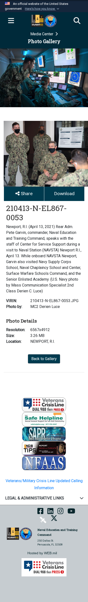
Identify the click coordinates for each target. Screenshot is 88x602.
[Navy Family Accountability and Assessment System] (44, 463)
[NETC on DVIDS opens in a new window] (43, 519)
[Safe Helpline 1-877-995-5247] (44, 419)
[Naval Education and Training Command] (19, 533)
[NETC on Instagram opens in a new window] (60, 512)
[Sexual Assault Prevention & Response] (44, 433)
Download (64, 193)
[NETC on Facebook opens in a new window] (40, 512)
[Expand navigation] (11, 21)
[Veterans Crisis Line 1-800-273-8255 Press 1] (44, 404)
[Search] (77, 21)
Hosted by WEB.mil (42, 553)
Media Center (42, 34)
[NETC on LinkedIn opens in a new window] (50, 512)
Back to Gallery (44, 358)
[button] (42, 8)
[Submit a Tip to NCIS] (44, 448)
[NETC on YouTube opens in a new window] (71, 512)
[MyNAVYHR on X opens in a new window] (54, 519)
